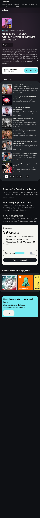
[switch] (32, 253)
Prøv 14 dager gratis (20, 260)
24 (28, 177)
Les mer (17, 6)
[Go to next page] (31, 176)
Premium (7, 228)
